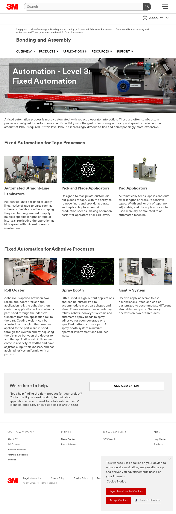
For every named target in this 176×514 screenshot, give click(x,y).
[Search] (147, 7)
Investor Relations (17, 450)
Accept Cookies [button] (118, 500)
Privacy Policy (57, 478)
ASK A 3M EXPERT (127, 386)
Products (47, 51)
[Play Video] (30, 170)
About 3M (13, 439)
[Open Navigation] (165, 7)
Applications (73, 51)
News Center (68, 439)
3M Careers (14, 444)
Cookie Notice (116, 481)
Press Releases (69, 444)
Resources (100, 51)
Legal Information (32, 478)
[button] (147, 500)
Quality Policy (81, 478)
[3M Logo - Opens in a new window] (12, 6)
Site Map (158, 444)
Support (123, 51)
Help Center (160, 439)
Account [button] (156, 18)
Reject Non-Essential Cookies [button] (126, 491)
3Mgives (12, 460)
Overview (24, 51)
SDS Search (109, 439)
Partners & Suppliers (18, 455)
